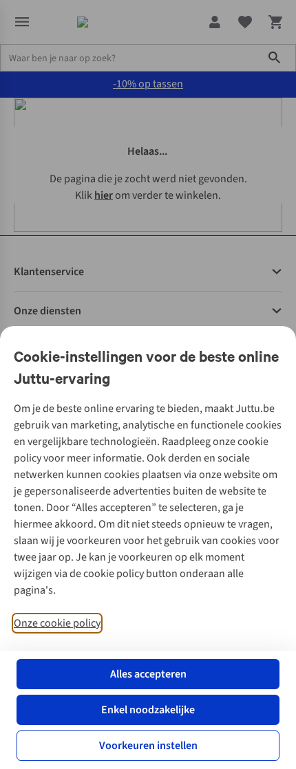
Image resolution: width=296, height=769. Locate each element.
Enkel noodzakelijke (148, 709)
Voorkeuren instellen (148, 745)
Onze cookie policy (57, 623)
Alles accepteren (148, 674)
